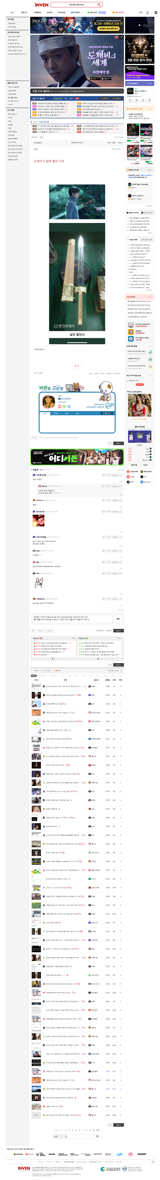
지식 (90, 676)
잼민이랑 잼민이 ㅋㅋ (55, 975)
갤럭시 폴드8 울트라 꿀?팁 (57, 966)
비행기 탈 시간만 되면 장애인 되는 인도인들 (63, 844)
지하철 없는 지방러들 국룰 (57, 800)
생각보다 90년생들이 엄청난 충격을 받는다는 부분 (65, 1063)
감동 (112, 676)
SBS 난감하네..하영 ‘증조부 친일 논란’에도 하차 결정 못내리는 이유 (71, 1010)
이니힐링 (64, 406)
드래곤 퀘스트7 (13, 156)
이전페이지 (100, 630)
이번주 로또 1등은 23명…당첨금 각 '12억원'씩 (64, 1045)
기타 (119, 676)
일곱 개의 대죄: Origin (15, 145)
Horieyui (94, 1098)
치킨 (93, 1063)
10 (93, 1130)
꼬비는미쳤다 (96, 713)
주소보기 (34, 137)
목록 (112, 149)
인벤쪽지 (59, 406)
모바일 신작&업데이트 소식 (17, 54)
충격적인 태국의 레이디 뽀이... (59, 993)
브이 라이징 (12, 142)
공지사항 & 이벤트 (14, 36)
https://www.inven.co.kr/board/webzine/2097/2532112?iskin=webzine (58, 437)
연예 (53, 676)
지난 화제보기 (104, 98)
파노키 (94, 879)
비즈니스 (49, 1162)
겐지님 (94, 861)
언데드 (94, 931)
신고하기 (102, 373)
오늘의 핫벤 (12, 90)
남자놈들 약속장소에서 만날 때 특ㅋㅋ (61, 695)
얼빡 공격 (51, 826)
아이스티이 (95, 853)
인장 (45, 413)
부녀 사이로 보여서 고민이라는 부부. (61, 1071)
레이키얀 (95, 923)
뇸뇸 (93, 809)
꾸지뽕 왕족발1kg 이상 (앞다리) (137, 317)
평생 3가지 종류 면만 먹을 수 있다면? (61, 1115)
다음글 (40, 631)
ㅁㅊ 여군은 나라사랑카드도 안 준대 (60, 949)
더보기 (69, 406)
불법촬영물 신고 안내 (96, 1162)
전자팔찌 (95, 748)
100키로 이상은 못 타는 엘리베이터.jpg (61, 914)
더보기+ (74, 638)
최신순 (47, 470)
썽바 (93, 949)
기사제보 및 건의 (13, 43)
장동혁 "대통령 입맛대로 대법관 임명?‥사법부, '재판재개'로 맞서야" (71, 1028)
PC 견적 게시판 (13, 101)
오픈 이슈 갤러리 (13, 87)
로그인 (141, 12)
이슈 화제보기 (116, 98)
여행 (9, 128)
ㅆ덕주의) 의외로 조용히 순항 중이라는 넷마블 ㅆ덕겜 (66, 1036)
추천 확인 (117, 373)
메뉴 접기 (106, 413)
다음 (97, 1130)
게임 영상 (11, 135)
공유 (90, 373)
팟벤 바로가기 (12, 114)
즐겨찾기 (58, 671)
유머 (62, 676)
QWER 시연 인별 (54, 704)
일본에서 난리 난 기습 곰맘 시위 (59, 791)
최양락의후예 (96, 739)
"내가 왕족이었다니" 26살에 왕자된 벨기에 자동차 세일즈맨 (68, 1054)
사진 (98, 676)
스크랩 (95, 373)
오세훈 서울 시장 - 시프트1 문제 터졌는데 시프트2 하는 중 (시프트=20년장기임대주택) (78, 940)
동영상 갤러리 (12, 40)
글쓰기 (118, 665)
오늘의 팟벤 (12, 94)
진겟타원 (95, 940)
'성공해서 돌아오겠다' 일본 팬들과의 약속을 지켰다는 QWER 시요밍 (71, 958)
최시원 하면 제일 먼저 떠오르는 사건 (61, 984)
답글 (121, 481)
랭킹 (66, 413)
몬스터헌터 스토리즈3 (15, 149)
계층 (105, 676)
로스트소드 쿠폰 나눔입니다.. (58, 713)
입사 (93, 704)
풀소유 (94, 756)
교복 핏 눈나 (52, 1106)
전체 (33, 676)
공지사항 (119, 1162)
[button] (52, 658)
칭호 (77, 413)
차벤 (9, 121)
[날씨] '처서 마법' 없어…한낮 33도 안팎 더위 (63, 905)
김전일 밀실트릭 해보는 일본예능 (59, 1098)
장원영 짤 (51, 809)
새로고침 (121, 470)
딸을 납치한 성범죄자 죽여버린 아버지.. (62, 1019)
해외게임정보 (12, 131)
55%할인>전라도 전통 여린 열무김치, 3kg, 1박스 (140, 309)
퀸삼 (93, 695)
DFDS (94, 765)
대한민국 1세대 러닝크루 (56, 739)
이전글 (49, 631)
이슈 (42, 676)
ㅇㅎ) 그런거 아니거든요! (57, 888)
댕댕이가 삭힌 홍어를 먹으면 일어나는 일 (62, 931)
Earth (93, 686)
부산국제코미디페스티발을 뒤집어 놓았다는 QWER (66, 783)
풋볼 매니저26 (12, 159)
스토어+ (150, 109)
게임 (83, 676)
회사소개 (40, 1162)
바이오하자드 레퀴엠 (15, 152)
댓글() (118, 149)
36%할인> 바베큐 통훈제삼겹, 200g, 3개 (140, 313)
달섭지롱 (95, 1106)
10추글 (48, 671)
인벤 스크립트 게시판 (15, 50)
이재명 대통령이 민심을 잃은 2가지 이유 (62, 861)
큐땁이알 (95, 783)
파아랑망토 (37, 143)
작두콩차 (95, 1010)
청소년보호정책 (81, 1162)
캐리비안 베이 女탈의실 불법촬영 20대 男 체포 (64, 835)
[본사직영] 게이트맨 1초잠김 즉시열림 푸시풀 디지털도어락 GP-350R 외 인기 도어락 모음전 (140, 305)
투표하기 (140, 384)
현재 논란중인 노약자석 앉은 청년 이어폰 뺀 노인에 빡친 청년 (69, 756)
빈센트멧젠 (95, 1054)
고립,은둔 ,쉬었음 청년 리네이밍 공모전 (62, 721)
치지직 (10, 117)
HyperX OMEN (13, 138)
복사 (41, 137)
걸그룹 (10, 124)
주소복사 (34, 437)
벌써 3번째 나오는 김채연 (57, 730)
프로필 (56, 413)
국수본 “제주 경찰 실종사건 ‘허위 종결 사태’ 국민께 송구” (67, 1001)
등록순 (41, 470)
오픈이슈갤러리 (119, 137)
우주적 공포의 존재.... (55, 765)
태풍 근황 (51, 923)
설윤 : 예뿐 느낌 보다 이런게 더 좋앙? (61, 774)
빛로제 (94, 1028)
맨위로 (109, 630)
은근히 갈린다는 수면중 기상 (58, 818)
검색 (97, 1136)
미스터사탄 (95, 984)
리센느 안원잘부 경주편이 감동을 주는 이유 (63, 896)
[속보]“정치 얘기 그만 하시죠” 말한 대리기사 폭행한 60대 (67, 686)
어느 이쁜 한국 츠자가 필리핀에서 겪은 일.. (63, 748)
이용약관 (57, 1162)
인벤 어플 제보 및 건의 (15, 47)
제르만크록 (95, 888)
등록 (118, 619)
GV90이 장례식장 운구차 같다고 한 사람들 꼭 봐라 (65, 1089)
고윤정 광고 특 (53, 853)
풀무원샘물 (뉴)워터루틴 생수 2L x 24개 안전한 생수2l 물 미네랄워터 (140, 301)
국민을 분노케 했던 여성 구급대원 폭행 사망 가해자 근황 (67, 870)
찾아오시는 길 (109, 1162)
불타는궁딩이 (96, 721)
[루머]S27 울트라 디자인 (56, 879)
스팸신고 (109, 373)
